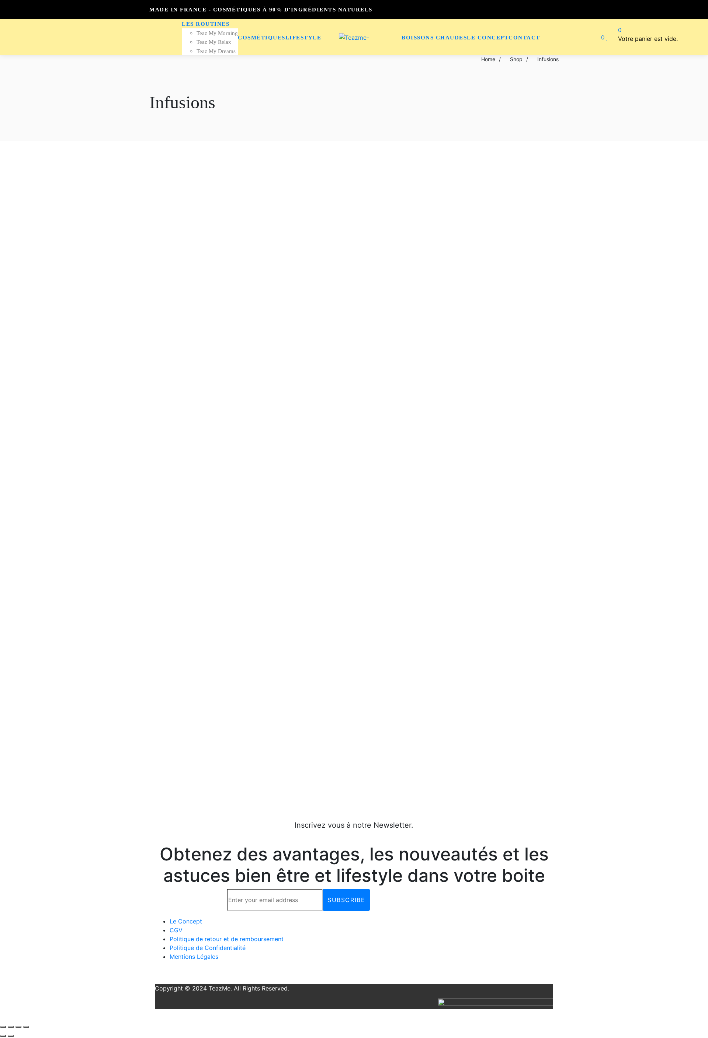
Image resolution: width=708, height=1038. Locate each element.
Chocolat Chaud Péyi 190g (129, 418)
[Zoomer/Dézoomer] (26, 1027)
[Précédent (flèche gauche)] (3, 1036)
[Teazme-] (354, 37)
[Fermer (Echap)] (3, 1027)
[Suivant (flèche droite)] (11, 1036)
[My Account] (588, 37)
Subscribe (346, 900)
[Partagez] (11, 1027)
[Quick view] (25, 165)
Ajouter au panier (130, 443)
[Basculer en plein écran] (18, 1027)
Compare (36, 396)
